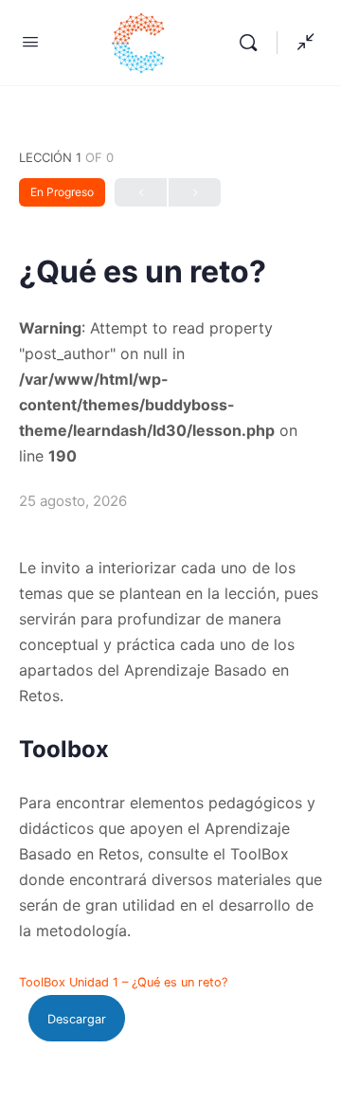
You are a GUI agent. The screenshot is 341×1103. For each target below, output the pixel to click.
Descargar (76, 1019)
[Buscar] (253, 42)
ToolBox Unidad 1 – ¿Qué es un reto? (123, 982)
